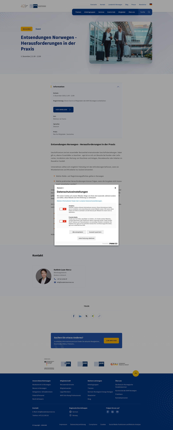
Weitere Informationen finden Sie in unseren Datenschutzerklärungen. (79, 201)
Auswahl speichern (95, 232)
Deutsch (60, 188)
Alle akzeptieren (77, 232)
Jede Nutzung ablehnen (86, 238)
